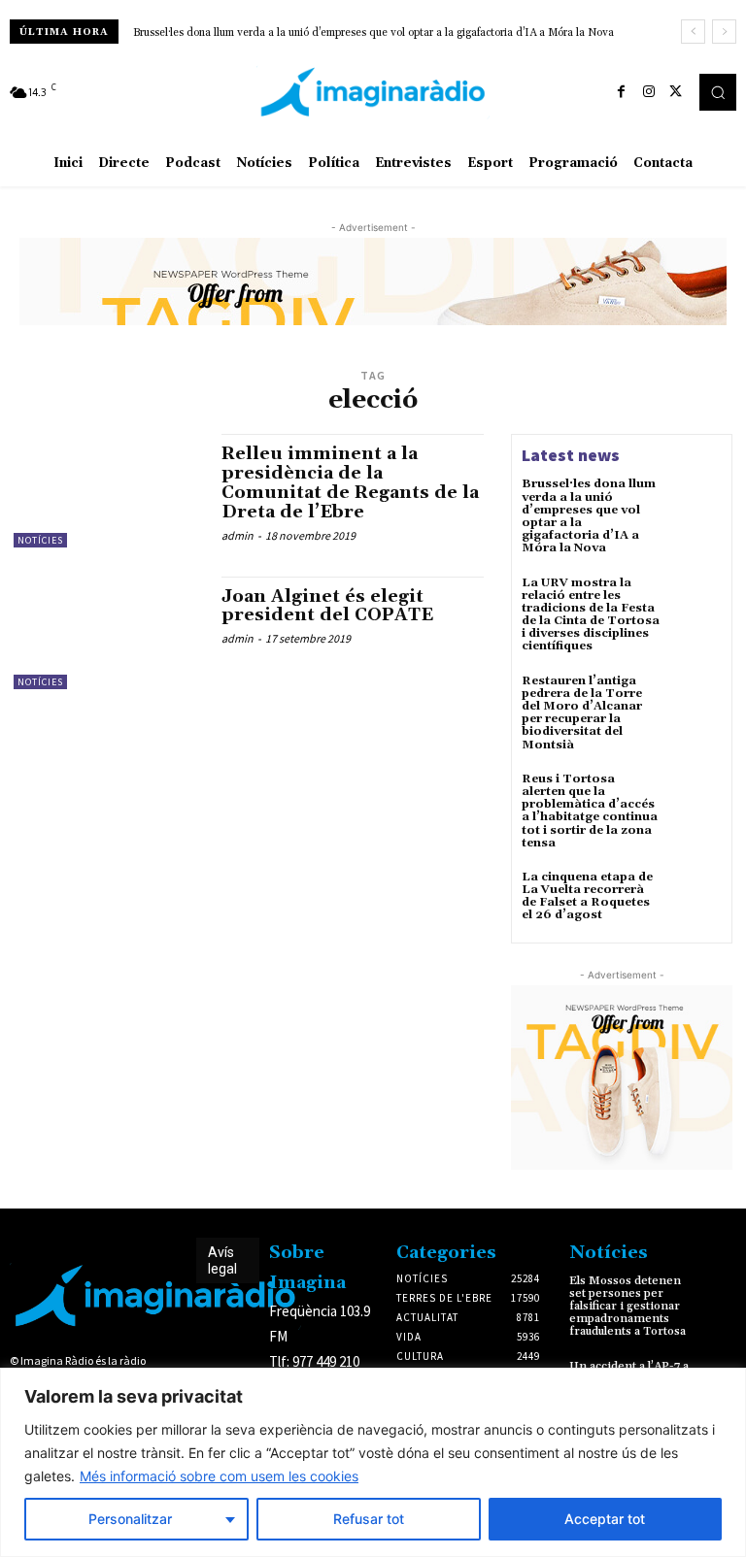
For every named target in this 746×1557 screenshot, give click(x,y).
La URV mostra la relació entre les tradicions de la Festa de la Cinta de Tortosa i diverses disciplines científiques (591, 615)
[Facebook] (621, 92)
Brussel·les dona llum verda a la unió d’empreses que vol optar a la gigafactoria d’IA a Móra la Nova (373, 33)
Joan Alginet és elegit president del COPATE (327, 606)
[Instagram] (648, 92)
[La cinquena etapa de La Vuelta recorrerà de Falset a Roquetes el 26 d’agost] (695, 897)
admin (237, 535)
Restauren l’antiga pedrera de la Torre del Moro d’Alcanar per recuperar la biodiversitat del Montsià (582, 713)
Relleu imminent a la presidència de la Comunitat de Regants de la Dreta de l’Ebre (350, 482)
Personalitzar (130, 1518)
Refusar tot (368, 1518)
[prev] (693, 31)
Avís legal (222, 1260)
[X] (676, 92)
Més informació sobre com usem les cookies (219, 1476)
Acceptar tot (604, 1518)
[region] (373, 1462)
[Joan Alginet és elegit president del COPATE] (108, 633)
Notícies (40, 540)
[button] (717, 92)
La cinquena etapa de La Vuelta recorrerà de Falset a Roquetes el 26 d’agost (587, 896)
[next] (724, 31)
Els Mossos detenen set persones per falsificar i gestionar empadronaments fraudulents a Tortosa (627, 1307)
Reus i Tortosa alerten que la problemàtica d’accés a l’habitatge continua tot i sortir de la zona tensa (590, 811)
